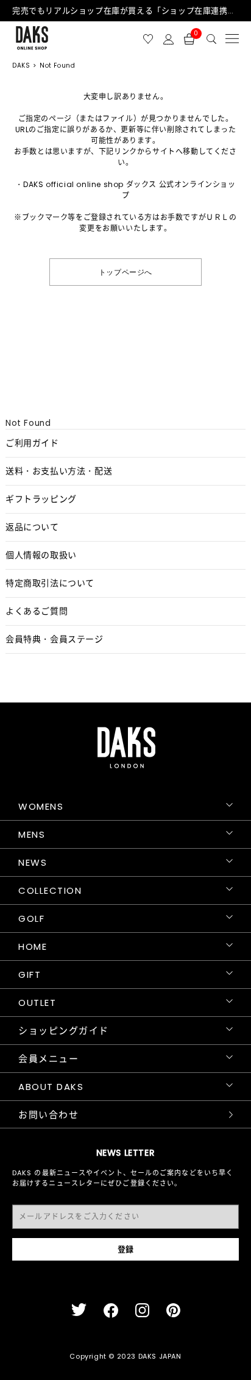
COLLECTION (50, 890)
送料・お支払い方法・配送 (58, 471)
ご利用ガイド (32, 443)
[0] (189, 38)
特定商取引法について (49, 583)
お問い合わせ (48, 1114)
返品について (32, 527)
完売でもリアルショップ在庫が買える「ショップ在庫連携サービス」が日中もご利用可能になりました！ (125, 10)
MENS (31, 834)
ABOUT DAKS (50, 1086)
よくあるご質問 (36, 611)
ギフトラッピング (41, 499)
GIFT (29, 974)
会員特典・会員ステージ (54, 639)
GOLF (31, 918)
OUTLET (37, 1002)
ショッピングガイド (63, 1030)
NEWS (32, 862)
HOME (32, 946)
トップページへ (125, 271)
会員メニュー (48, 1058)
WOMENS (40, 806)
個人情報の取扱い (41, 555)
